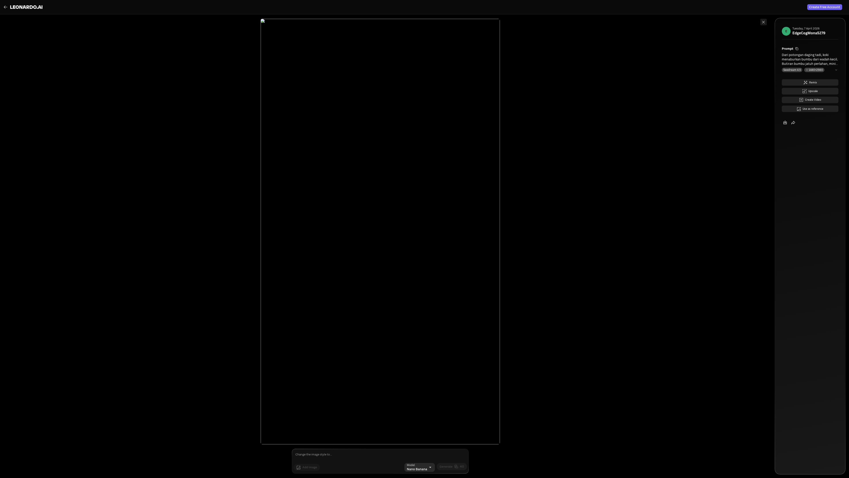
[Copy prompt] (797, 49)
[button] (795, 131)
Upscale (813, 95)
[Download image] (786, 131)
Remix (813, 85)
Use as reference (813, 115)
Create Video (813, 105)
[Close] (763, 23)
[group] (23, 7)
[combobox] (415, 467)
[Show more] (835, 71)
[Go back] (6, 7)
